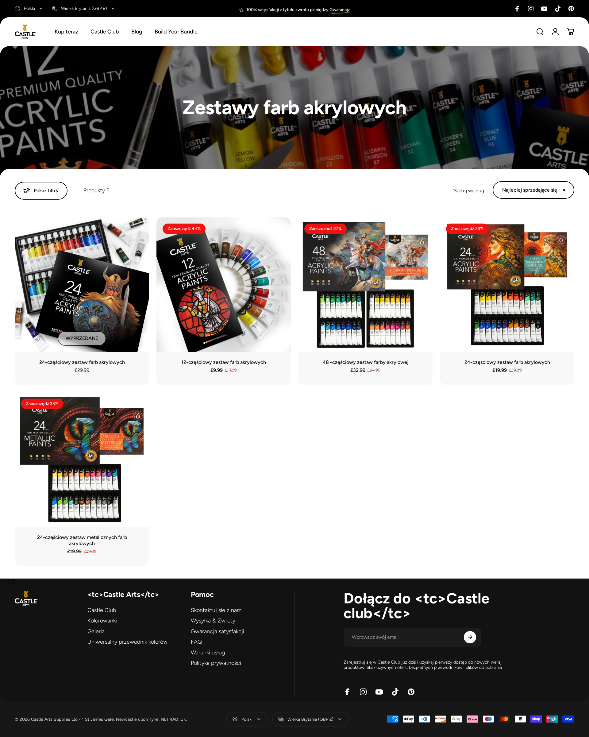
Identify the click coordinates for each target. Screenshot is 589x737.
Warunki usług (208, 652)
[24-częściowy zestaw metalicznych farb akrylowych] (82, 459)
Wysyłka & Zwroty (213, 620)
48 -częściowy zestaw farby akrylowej (365, 362)
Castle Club (101, 610)
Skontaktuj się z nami (217, 610)
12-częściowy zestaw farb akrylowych (223, 362)
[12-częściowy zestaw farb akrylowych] (223, 284)
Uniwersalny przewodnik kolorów (127, 641)
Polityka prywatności (216, 663)
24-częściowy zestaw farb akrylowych (82, 362)
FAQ (196, 641)
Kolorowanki (102, 620)
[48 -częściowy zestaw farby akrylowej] (365, 284)
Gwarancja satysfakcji (217, 631)
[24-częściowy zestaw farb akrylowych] (82, 284)
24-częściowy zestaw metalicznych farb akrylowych (82, 540)
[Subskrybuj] (470, 637)
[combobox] (29, 8)
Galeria (96, 631)
